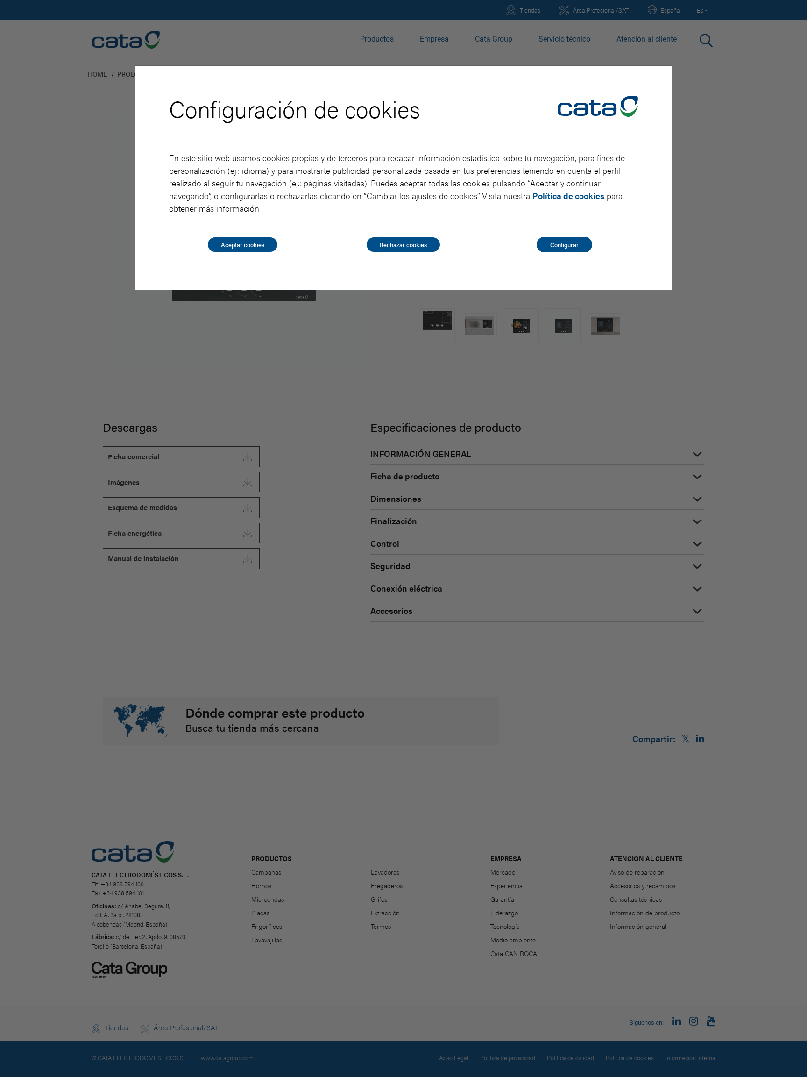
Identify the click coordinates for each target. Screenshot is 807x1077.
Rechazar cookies (403, 244)
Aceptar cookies (242, 244)
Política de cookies (568, 195)
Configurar (564, 244)
